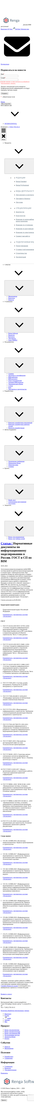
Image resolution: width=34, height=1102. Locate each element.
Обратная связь (13, 465)
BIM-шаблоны (13, 377)
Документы (12, 338)
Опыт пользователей (15, 380)
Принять (4, 1100)
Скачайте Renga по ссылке (9, 986)
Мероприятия (12, 296)
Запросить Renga (10, 1037)
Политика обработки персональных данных (15, 1010)
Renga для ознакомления (16, 537)
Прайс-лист (12, 500)
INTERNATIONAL (11, 123)
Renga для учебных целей (16, 539)
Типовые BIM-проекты (15, 382)
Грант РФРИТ (12, 340)
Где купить (11, 503)
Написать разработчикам (16, 428)
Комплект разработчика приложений (20, 423)
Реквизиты (4, 1073)
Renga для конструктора (12, 1031)
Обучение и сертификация (16, 375)
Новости (11, 300)
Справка (11, 374)
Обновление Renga (14, 463)
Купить (7, 1038)
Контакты (11, 337)
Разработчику (9, 1056)
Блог (9, 387)
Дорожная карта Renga (15, 384)
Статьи (10, 386)
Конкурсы (11, 298)
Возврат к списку (6, 994)
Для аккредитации (10, 1070)
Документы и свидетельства (17, 389)
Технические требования (16, 461)
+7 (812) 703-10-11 (14, 127)
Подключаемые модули (12, 1035)
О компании (8, 1066)
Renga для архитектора (12, 1030)
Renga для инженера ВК (12, 1033)
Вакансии (11, 335)
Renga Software (13, 333)
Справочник (9, 1058)
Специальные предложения (17, 502)
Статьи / (7, 543)
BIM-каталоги (12, 379)
